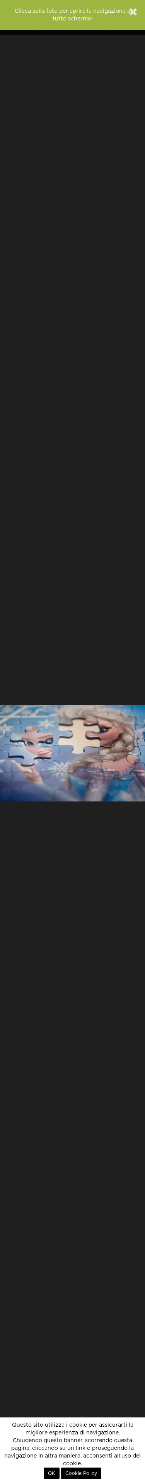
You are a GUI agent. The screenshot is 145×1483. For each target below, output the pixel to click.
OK (51, 1473)
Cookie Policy (81, 1473)
